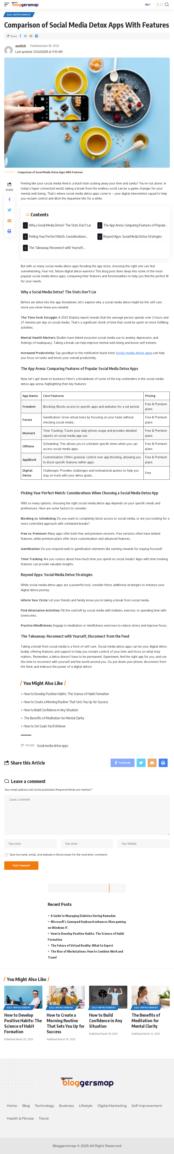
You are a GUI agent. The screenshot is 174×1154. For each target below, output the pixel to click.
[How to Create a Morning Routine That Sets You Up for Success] (66, 997)
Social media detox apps (52, 746)
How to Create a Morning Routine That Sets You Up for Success (66, 702)
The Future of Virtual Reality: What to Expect (82, 945)
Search (118, 888)
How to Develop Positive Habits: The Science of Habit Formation (66, 694)
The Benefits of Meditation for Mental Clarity (54, 718)
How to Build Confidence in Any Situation (51, 710)
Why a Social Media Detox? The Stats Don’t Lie (60, 225)
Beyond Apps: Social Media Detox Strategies (132, 236)
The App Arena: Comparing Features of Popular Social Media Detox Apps (131, 227)
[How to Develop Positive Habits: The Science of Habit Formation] (23, 997)
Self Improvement (19, 14)
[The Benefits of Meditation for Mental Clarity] (151, 997)
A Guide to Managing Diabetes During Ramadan (83, 916)
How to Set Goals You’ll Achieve (45, 726)
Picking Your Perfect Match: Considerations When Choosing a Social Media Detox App (54, 238)
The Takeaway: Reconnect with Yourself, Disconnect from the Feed (53, 249)
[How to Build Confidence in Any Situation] (108, 997)
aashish (20, 46)
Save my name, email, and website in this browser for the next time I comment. (59, 854)
